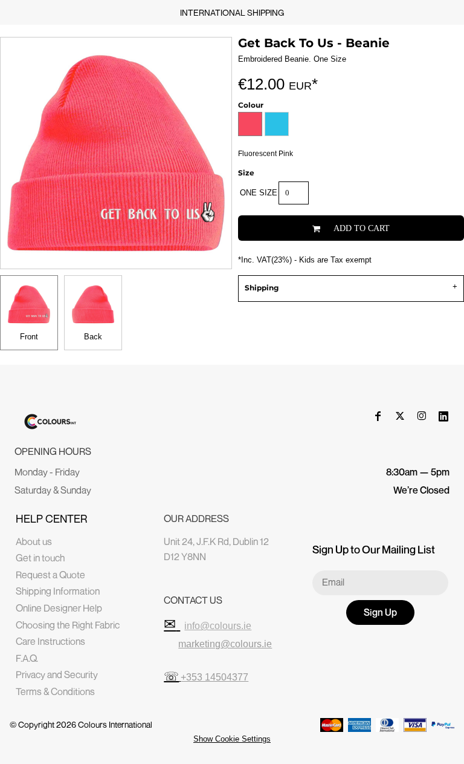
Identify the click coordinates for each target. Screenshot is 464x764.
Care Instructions (50, 641)
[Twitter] (400, 416)
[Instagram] (422, 416)
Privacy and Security (57, 674)
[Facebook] (378, 416)
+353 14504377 (214, 677)
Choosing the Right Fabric (68, 625)
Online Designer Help (59, 608)
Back (93, 336)
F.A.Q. (27, 658)
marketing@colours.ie (225, 644)
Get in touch (40, 558)
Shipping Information (58, 591)
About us (34, 541)
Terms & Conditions (55, 691)
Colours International (115, 724)
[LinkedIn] (443, 416)
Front (29, 336)
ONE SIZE (258, 192)
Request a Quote (50, 575)
